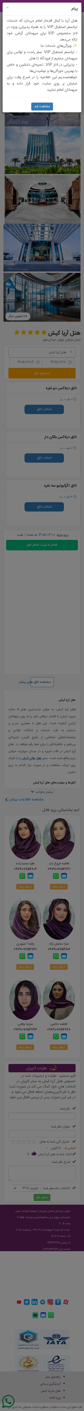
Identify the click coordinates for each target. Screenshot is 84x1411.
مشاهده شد (42, 106)
